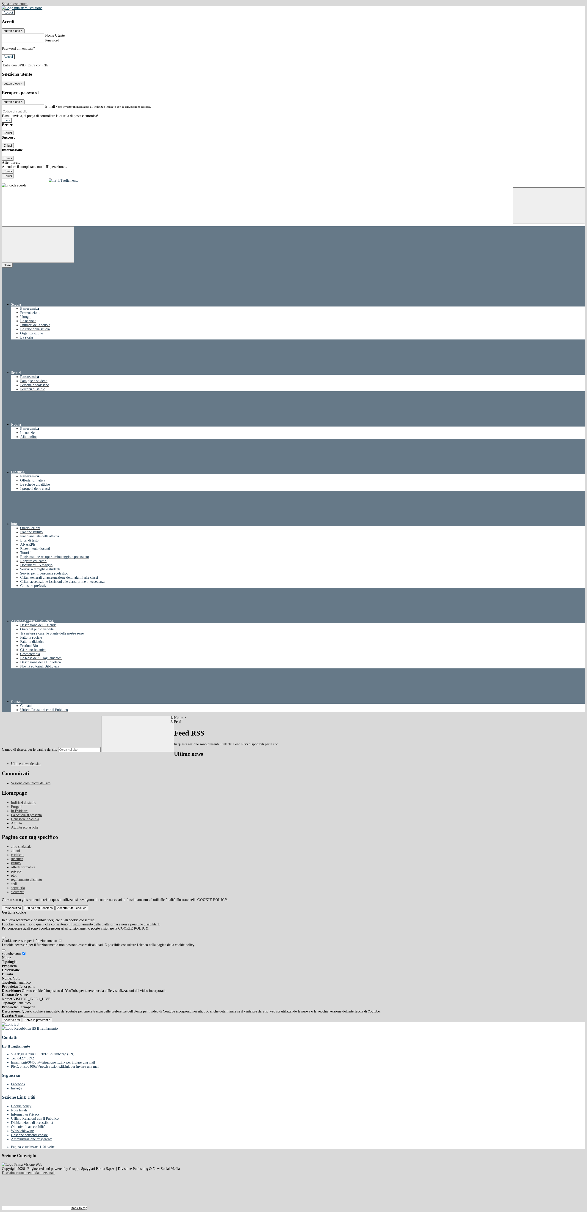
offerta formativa (23, 867)
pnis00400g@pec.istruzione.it (59, 1066)
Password (52, 40)
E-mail (50, 106)
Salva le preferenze (37, 1020)
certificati (17, 855)
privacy (16, 871)
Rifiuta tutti (39, 908)
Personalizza (12, 908)
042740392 (25, 1058)
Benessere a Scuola (25, 819)
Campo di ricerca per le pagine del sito (29, 749)
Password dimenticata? (18, 48)
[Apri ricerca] (549, 205)
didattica (17, 859)
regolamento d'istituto (26, 879)
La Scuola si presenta (26, 815)
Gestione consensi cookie (29, 1135)
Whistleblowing (22, 1131)
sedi (14, 884)
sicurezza (17, 892)
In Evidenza (19, 811)
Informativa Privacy (25, 1114)
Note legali (19, 1110)
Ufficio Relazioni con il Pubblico (35, 1118)
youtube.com (12, 953)
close (7, 265)
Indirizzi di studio (23, 802)
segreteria (18, 888)
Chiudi (8, 133)
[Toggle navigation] (38, 244)
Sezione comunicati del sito (30, 783)
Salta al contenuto (15, 4)
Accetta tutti (71, 908)
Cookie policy (21, 1106)
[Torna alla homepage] (293, 180)
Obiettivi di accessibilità (28, 1127)
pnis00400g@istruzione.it (58, 1062)
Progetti (16, 807)
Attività (16, 823)
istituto (16, 863)
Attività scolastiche (24, 827)
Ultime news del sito (26, 764)
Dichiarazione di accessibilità (32, 1122)
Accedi (8, 12)
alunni (15, 851)
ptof (14, 875)
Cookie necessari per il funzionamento (30, 941)
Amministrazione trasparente (31, 1139)
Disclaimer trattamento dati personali (28, 1173)
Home (178, 718)
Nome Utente (55, 35)
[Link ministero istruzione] (22, 8)
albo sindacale (21, 846)
